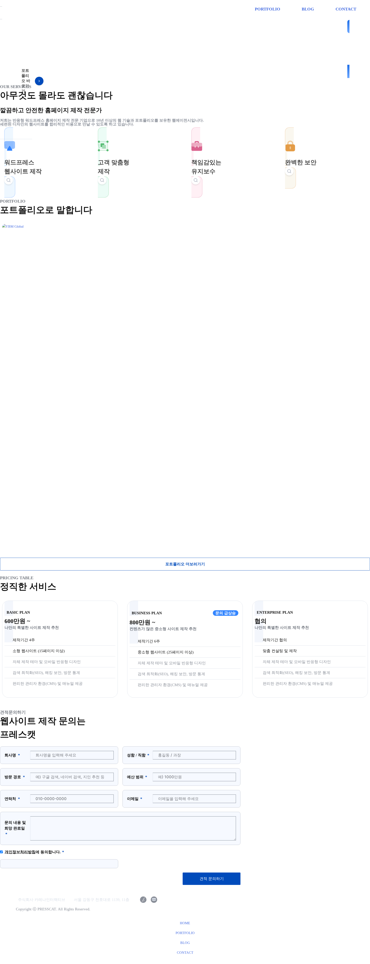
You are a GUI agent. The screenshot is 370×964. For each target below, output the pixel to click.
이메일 (133, 799)
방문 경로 (13, 777)
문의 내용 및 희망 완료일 (15, 825)
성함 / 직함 (137, 755)
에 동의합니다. (33, 852)
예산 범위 (136, 777)
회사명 (10, 755)
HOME (185, 923)
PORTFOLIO (267, 9)
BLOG (308, 9)
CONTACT (346, 9)
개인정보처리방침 (20, 852)
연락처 (10, 799)
